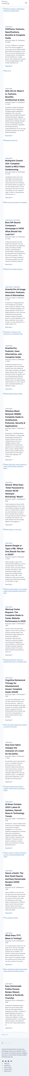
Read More (9, 66)
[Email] (5, 1061)
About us (6, 1063)
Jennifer (9, 40)
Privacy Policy (8, 1069)
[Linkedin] (11, 1061)
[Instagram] (8, 1061)
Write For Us (7, 1071)
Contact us (7, 1065)
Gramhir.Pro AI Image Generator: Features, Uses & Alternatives (15, 292)
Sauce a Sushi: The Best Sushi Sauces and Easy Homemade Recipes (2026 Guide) (15, 879)
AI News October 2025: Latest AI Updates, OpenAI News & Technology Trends (14, 810)
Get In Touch (7, 1067)
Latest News (8, 26)
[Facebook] (3, 1061)
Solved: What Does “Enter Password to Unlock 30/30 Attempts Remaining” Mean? (14, 491)
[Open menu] (26, 3)
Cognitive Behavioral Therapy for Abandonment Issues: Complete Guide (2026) (15, 686)
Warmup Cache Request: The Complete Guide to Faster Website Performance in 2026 (15, 615)
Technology (17, 220)
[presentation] (15, 16)
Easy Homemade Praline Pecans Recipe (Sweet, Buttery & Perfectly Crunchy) (14, 992)
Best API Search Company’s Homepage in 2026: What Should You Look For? (14, 228)
